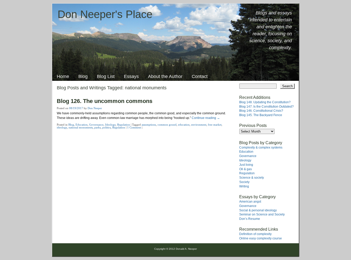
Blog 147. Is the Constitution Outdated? (266, 106)
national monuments (81, 127)
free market (214, 124)
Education (82, 124)
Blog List (106, 76)
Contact (200, 76)
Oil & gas (245, 169)
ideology (62, 127)
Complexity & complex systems (260, 147)
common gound (167, 124)
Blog (83, 76)
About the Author (165, 76)
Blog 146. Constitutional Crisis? (261, 110)
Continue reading (206, 118)
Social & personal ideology (258, 210)
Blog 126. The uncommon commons (104, 101)
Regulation (123, 124)
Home (63, 76)
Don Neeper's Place (105, 14)
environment (198, 124)
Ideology (110, 124)
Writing (244, 186)
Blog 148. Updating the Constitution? (265, 102)
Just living (246, 165)
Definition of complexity (255, 234)
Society (244, 182)
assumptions (149, 124)
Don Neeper (95, 108)
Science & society (251, 177)
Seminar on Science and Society (262, 214)
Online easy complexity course (260, 238)
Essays (131, 76)
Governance (96, 124)
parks (97, 127)
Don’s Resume (249, 219)
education (184, 124)
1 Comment (134, 127)
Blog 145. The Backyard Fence (260, 115)
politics (106, 127)
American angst (250, 201)
